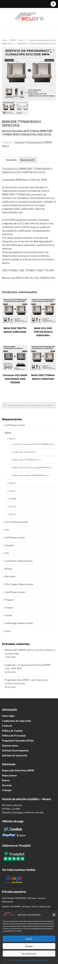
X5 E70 (12, 506)
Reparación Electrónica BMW (18, 770)
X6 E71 (12, 514)
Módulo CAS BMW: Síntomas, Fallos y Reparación (26, 906)
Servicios (7, 785)
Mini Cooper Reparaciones (19, 584)
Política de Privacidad (31, 960)
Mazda (8, 568)
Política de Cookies (16, 960)
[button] (54, 914)
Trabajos (6, 790)
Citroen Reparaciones (16, 522)
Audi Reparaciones (15, 425)
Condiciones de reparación (16, 720)
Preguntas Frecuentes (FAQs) (18, 740)
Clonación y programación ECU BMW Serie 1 (34, 444)
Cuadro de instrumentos (24, 452)
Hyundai (9, 545)
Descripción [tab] (11, 160)
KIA (7, 553)
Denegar (29, 946)
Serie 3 (12, 483)
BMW (8, 432)
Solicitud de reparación (14, 755)
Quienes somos (10, 745)
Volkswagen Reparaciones (19, 623)
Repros (6, 780)
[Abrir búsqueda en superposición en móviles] (29, 405)
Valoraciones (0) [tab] (27, 160)
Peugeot (9, 599)
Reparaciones (9, 775)
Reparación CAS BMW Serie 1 (27, 459)
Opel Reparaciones (15, 592)
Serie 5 (12, 491)
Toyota (8, 615)
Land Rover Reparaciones (19, 560)
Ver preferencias (29, 953)
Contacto (7, 725)
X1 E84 (12, 498)
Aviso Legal (44, 960)
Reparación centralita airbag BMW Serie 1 (32, 467)
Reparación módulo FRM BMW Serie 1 (31, 475)
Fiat (7, 529)
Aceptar (29, 939)
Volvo (8, 631)
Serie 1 (12, 438)
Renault (9, 607)
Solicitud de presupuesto (15, 750)
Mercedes (10, 576)
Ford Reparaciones (15, 537)
